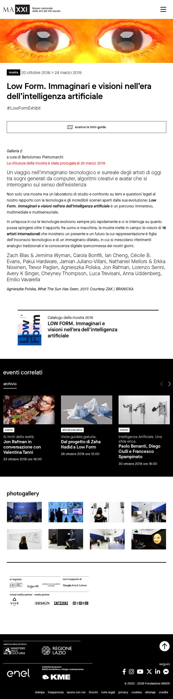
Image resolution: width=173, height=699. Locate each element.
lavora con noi (76, 692)
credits (163, 692)
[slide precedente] (161, 384)
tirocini (93, 692)
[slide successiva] (169, 384)
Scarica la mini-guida (90, 127)
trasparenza (56, 692)
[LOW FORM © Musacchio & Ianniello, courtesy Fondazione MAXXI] (24, 512)
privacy (123, 692)
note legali (108, 692)
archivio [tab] (10, 383)
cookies (136, 692)
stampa (40, 692)
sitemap (150, 692)
